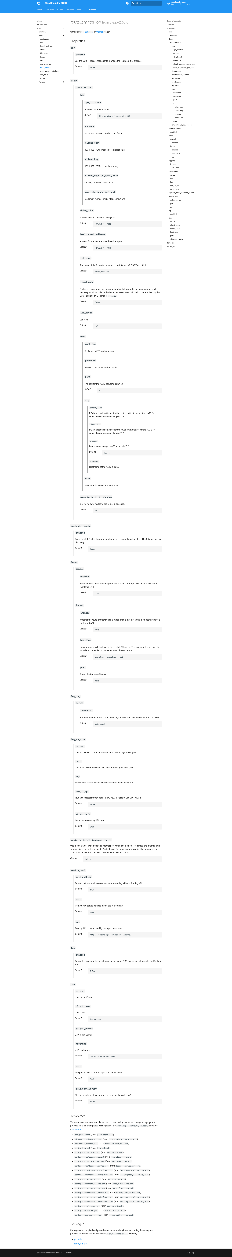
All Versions (42, 25)
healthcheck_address (180, 75)
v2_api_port (174, 189)
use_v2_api (174, 185)
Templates (171, 243)
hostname (179, 118)
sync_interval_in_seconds (182, 125)
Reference (70, 10)
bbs (41, 43)
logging (172, 161)
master (99, 32)
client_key (177, 60)
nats (173, 89)
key (171, 182)
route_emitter (45, 67)
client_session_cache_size (184, 64)
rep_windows (45, 64)
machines (177, 93)
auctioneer (44, 39)
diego (171, 39)
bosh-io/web (51, 1253)
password (177, 96)
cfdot (42, 50)
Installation (49, 10)
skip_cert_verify (176, 239)
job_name (176, 78)
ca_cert (176, 53)
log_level (175, 85)
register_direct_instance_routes (181, 193)
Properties (171, 28)
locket (42, 57)
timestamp (176, 168)
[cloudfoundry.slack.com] (193, 1253)
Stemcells (81, 10)
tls (174, 103)
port (175, 100)
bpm (170, 32)
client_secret (175, 228)
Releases (92, 10)
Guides (60, 10)
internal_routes (175, 128)
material (69, 1253)
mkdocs (59, 1253)
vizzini (42, 78)
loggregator (173, 171)
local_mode (176, 82)
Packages (171, 246)
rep (41, 60)
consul (173, 139)
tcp (170, 211)
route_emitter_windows (49, 71)
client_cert (177, 57)
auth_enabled (175, 200)
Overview (42, 32)
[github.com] (188, 1253)
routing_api (173, 196)
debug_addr (176, 71)
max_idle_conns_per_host (183, 67)
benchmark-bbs (46, 46)
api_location (178, 50)
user (175, 121)
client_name (175, 225)
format (173, 164)
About (39, 10)
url (171, 207)
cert (171, 178)
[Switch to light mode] (127, 3)
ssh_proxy (44, 75)
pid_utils (78, 1239)
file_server (44, 53)
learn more (76, 1129)
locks (171, 135)
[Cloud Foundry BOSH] (38, 3)
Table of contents (174, 21)
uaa (170, 218)
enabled (173, 35)
